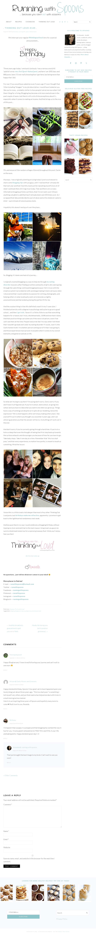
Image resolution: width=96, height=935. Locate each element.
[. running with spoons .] (48, 16)
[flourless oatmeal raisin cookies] (69, 900)
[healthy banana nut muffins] (86, 155)
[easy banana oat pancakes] (22, 900)
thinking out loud (36, 611)
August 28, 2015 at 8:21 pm (16, 723)
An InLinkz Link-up (32, 556)
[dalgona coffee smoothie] (84, 900)
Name (6, 831)
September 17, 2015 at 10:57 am (17, 658)
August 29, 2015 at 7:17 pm (19, 750)
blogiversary (29, 611)
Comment (7, 804)
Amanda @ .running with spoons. (25, 747)
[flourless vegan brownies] (71, 174)
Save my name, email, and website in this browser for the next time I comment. (28, 860)
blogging (12, 611)
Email (6, 839)
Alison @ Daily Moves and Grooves (23, 681)
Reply (5, 670)
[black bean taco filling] (86, 109)
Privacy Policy (61, 919)
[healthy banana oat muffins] (6, 900)
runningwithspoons (21, 599)
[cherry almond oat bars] (86, 174)
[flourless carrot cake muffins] (53, 900)
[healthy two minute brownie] (38, 900)
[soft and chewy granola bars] (71, 128)
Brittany (13, 720)
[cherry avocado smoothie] (71, 155)
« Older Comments (10, 775)
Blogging (12, 609)
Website (6, 847)
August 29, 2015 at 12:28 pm (17, 684)
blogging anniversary (20, 611)
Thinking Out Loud (19, 609)
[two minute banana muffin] (86, 128)
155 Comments (33, 31)
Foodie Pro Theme (63, 931)
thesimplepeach (16, 655)
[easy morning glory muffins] (71, 109)
